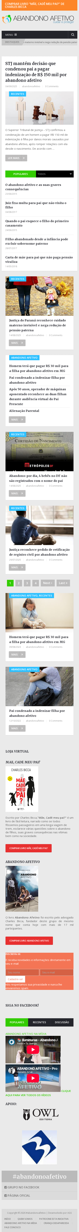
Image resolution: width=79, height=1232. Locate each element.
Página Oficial (18, 1196)
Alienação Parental (24, 411)
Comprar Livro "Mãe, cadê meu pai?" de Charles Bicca (34, 5)
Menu (9, 34)
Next (47, 583)
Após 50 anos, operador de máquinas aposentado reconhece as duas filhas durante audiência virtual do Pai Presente (38, 396)
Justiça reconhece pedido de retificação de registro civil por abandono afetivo (39, 552)
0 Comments (51, 86)
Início (7, 1218)
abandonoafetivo (31, 86)
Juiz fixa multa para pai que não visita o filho (35, 205)
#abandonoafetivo (39, 1176)
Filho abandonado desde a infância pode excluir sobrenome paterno (36, 241)
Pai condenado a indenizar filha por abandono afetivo (37, 380)
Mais (14, 342)
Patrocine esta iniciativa (54, 1218)
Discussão (62, 1022)
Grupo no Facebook (23, 1187)
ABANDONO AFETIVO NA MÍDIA (26, 1033)
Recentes (39, 1022)
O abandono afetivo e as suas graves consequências (33, 187)
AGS (69, 1212)
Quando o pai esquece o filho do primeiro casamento (37, 223)
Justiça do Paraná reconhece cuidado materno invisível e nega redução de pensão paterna (37, 325)
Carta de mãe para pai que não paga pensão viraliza (39, 259)
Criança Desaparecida (56, 1223)
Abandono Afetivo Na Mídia (20, 1223)
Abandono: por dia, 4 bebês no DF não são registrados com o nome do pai (38, 478)
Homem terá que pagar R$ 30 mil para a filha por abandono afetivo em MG (38, 368)
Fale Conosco (12, 1227)
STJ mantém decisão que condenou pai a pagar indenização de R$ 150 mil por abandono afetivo (36, 72)
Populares (20, 174)
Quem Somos (25, 1218)
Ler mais (13, 158)
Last (62, 583)
